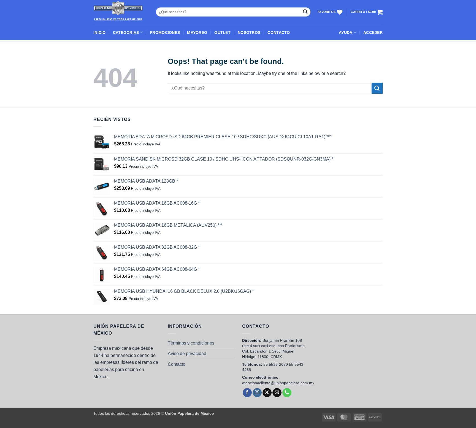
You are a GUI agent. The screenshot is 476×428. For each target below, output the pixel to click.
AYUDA (345, 32)
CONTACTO (278, 32)
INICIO (99, 32)
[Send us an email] (277, 392)
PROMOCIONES (165, 32)
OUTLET (222, 32)
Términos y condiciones (191, 343)
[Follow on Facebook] (247, 392)
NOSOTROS (249, 32)
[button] (373, 32)
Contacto (176, 364)
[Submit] (305, 12)
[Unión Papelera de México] (120, 12)
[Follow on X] (267, 392)
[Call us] (286, 392)
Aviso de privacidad (187, 353)
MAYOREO (197, 32)
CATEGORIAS (126, 32)
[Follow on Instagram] (257, 392)
